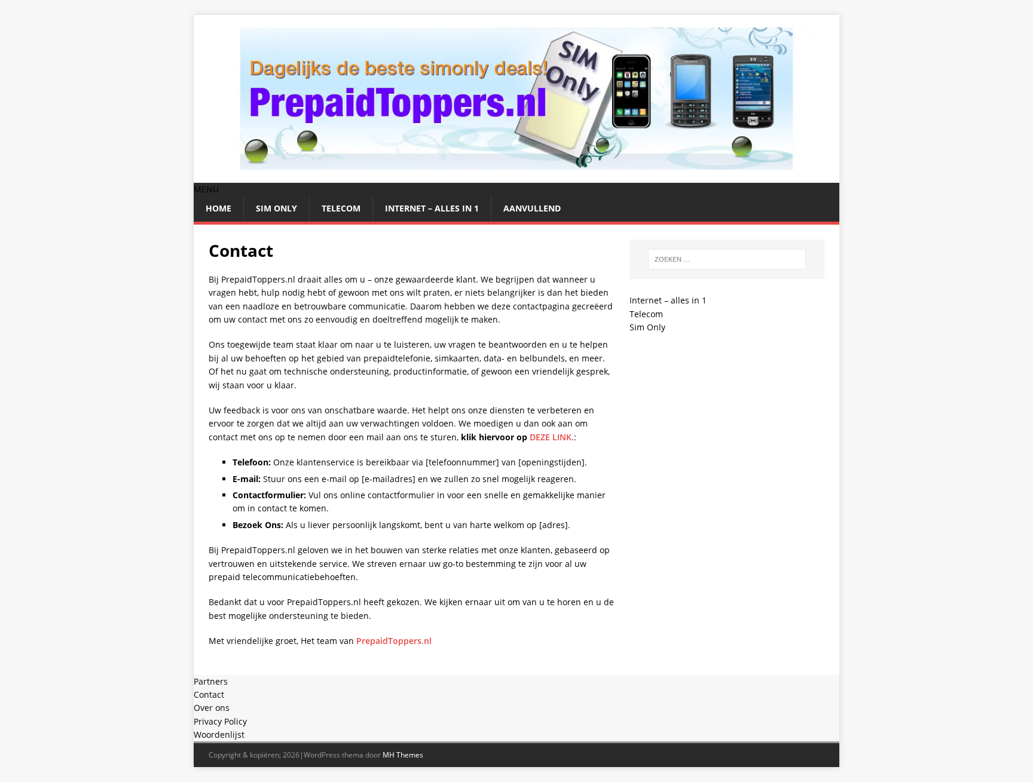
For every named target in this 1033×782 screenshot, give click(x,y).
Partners (211, 681)
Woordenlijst (219, 734)
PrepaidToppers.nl (394, 640)
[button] (206, 189)
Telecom (341, 208)
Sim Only (276, 208)
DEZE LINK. (552, 437)
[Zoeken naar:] (727, 259)
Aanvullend (532, 208)
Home (218, 208)
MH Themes (403, 755)
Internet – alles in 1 (432, 208)
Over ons (212, 707)
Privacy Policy (220, 721)
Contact (209, 694)
